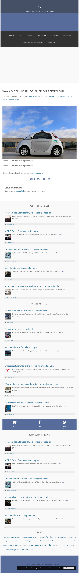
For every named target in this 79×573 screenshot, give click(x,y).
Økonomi (51, 43)
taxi (64, 546)
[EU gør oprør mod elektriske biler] (8, 334)
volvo (18, 550)
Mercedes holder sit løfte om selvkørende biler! (26, 310)
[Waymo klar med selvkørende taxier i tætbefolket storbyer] (8, 390)
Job (33, 11)
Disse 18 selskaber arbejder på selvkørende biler (26, 249)
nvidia (55, 541)
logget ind (20, 191)
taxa (61, 546)
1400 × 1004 (33, 96)
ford (41, 537)
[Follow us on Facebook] (38, 1)
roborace (70, 541)
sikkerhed (56, 546)
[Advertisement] (39, 67)
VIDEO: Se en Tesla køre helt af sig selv (22, 231)
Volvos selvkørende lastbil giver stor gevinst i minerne (29, 497)
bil (23, 537)
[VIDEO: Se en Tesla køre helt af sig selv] (8, 237)
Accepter (68, 568)
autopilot (18, 537)
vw (21, 550)
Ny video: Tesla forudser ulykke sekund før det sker (28, 212)
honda (4, 541)
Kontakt (38, 11)
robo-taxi (64, 541)
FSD (44, 537)
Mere (16, 218)
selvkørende (14, 545)
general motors (64, 537)
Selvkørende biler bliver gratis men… (21, 268)
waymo (25, 549)
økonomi (31, 550)
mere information (56, 568)
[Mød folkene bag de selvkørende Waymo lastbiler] (8, 408)
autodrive (11, 537)
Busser (30, 35)
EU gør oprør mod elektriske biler (20, 329)
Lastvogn (42, 35)
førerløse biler (52, 537)
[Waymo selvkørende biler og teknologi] (39, 132)
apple (4, 537)
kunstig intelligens (14, 541)
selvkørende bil (25, 546)
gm (70, 537)
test (72, 546)
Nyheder (45, 11)
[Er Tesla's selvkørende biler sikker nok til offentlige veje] (8, 371)
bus (28, 537)
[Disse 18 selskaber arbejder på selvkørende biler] (8, 255)
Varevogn (54, 35)
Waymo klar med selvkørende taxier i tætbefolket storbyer (31, 384)
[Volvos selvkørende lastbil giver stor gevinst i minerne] (8, 503)
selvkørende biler (41, 545)
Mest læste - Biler (40, 206)
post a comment (36, 173)
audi (7, 537)
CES (31, 537)
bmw (25, 537)
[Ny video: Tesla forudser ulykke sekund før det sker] (8, 218)
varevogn (13, 550)
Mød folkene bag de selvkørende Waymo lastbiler (27, 402)
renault (59, 541)
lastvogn (28, 541)
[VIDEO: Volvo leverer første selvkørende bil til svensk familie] (8, 292)
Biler (21, 35)
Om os (52, 11)
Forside (27, 11)
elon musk (36, 537)
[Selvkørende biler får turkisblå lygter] (8, 353)
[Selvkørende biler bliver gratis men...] (8, 273)
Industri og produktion (33, 43)
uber (7, 549)
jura (7, 541)
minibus (40, 541)
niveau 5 (50, 541)
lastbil (22, 541)
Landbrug (67, 35)
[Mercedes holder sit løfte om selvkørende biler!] (8, 316)
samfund (5, 546)
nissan (45, 541)
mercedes (34, 541)
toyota (4, 550)
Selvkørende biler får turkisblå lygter (21, 347)
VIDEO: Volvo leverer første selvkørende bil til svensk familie (32, 286)
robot (74, 541)
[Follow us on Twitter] (41, 1)
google (73, 537)
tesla (68, 545)
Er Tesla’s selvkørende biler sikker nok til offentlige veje (29, 366)
